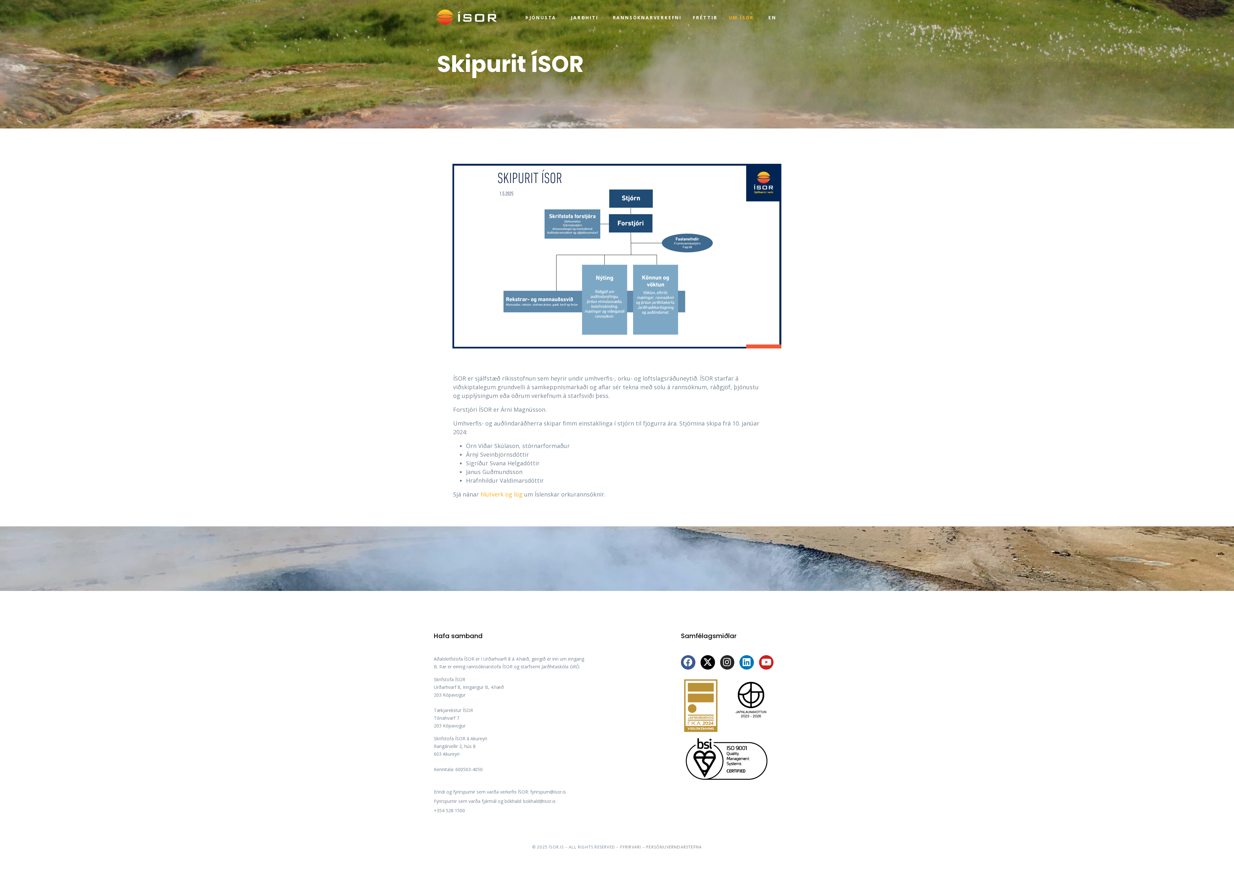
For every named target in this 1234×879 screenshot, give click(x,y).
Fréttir (705, 17)
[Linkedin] (746, 662)
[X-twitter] (708, 662)
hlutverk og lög (501, 494)
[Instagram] (727, 662)
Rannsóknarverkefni (647, 17)
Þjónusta (540, 17)
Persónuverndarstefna (674, 847)
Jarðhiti (584, 17)
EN (772, 17)
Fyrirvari (630, 847)
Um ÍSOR (741, 17)
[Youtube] (766, 662)
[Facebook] (688, 662)
